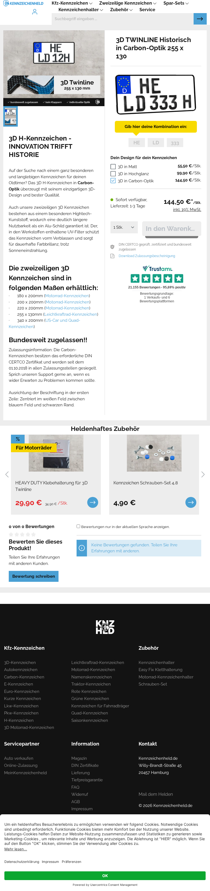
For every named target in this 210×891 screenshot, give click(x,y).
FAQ (75, 787)
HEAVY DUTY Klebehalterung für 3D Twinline (51, 486)
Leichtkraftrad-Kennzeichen (70, 314)
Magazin (79, 758)
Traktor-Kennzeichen (91, 684)
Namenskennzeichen (91, 677)
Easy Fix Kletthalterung (160, 669)
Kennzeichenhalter (156, 662)
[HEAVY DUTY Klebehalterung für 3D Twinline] (56, 453)
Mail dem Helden (156, 794)
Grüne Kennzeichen (90, 698)
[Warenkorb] (48, 7)
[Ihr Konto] (34, 12)
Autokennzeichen (20, 669)
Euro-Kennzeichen (21, 691)
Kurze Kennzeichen (22, 698)
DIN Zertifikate (85, 765)
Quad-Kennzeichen (89, 713)
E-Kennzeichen (18, 684)
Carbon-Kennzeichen (24, 677)
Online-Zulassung (20, 765)
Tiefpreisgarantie (87, 779)
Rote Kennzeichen (88, 691)
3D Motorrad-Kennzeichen (29, 727)
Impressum (82, 808)
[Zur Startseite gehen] (23, 3)
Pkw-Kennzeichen (21, 713)
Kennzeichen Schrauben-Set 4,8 (145, 482)
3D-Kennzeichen (20, 662)
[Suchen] (200, 19)
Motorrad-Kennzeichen (67, 295)
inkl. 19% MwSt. (187, 209)
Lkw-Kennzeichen (21, 706)
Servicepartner (21, 744)
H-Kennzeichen (19, 720)
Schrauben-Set (153, 684)
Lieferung (80, 772)
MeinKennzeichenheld (25, 772)
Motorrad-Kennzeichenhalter (166, 677)
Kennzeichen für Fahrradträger (100, 706)
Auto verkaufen (18, 758)
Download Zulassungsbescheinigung (147, 256)
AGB (75, 801)
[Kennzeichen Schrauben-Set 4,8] (154, 453)
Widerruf (79, 794)
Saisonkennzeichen (89, 720)
